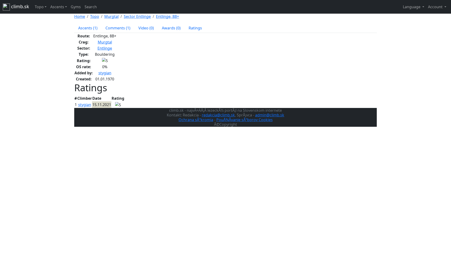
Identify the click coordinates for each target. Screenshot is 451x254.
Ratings (195, 28)
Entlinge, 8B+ (167, 16)
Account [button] (435, 6)
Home (79, 16)
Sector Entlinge (137, 16)
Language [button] (412, 6)
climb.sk (19, 6)
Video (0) (146, 28)
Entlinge (104, 48)
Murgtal (111, 16)
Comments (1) (117, 28)
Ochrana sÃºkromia (196, 119)
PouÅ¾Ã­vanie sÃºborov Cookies (244, 119)
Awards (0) (171, 28)
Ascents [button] (57, 6)
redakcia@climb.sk (218, 115)
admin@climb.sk (269, 115)
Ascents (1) (87, 28)
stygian (104, 72)
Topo (94, 16)
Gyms (76, 6)
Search (91, 6)
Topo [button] (39, 6)
